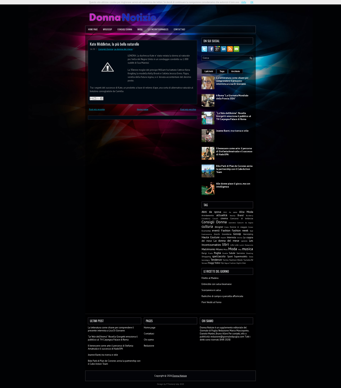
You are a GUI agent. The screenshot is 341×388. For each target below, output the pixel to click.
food (251, 231)
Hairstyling (248, 234)
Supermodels (240, 256)
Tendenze (216, 259)
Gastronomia (207, 234)
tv (252, 259)
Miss (225, 249)
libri (225, 244)
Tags (222, 71)
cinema (224, 218)
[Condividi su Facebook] (101, 98)
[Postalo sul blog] (95, 98)
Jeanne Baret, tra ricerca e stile (232, 130)
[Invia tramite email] (91, 98)
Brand (240, 215)
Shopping (206, 256)
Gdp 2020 (179, 384)
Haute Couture (211, 237)
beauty (232, 215)
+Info (243, 2)
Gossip (237, 234)
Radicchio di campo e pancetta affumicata (222, 296)
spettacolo (219, 256)
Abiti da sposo (230, 212)
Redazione (149, 345)
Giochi (217, 234)
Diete (226, 227)
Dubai (250, 227)
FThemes (170, 384)
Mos (239, 249)
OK (251, 2)
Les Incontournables (158, 29)
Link (237, 245)
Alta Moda (246, 211)
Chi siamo (149, 339)
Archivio (235, 71)
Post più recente (97, 109)
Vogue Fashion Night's (233, 263)
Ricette (225, 253)
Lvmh (241, 245)
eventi (216, 230)
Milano (219, 249)
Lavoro (244, 240)
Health (223, 237)
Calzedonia (206, 218)
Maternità (249, 245)
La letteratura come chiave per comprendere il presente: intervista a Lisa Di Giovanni (232, 80)
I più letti (209, 71)
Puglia (217, 253)
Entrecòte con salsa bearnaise (217, 284)
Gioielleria (226, 234)
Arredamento (208, 215)
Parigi (204, 253)
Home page (93, 29)
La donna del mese (123, 49)
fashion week (240, 230)
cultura (207, 226)
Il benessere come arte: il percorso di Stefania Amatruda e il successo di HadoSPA (234, 151)
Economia (206, 230)
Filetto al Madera (210, 278)
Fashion (225, 230)
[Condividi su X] (98, 98)
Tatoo (251, 256)
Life (232, 245)
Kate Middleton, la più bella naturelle (114, 44)
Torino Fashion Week (233, 260)
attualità (221, 215)
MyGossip (107, 29)
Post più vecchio (188, 109)
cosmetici (232, 222)
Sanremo (241, 253)
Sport (230, 256)
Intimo (239, 237)
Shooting (249, 253)
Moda (139, 29)
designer (219, 226)
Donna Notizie (179, 375)
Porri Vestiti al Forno (211, 302)
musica (247, 248)
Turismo (247, 260)
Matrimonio (208, 249)
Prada (210, 253)
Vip (222, 263)
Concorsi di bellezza (241, 218)
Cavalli (215, 218)
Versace (204, 263)
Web (244, 263)
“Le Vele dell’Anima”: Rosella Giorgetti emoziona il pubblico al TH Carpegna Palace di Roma (233, 116)
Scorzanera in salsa (211, 290)
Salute (232, 253)
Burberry (249, 215)
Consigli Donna (124, 29)
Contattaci (179, 29)
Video (217, 262)
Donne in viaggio (238, 227)
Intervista (231, 237)
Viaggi (211, 262)
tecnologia (206, 260)
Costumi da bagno (245, 222)
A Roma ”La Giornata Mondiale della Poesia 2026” (232, 97)
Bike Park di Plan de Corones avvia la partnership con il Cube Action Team (234, 169)
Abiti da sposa (211, 211)
